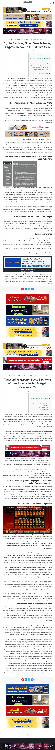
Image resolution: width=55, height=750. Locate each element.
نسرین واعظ (31, 51)
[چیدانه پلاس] (27, 2)
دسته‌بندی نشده (41, 39)
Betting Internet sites (43, 73)
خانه (45, 39)
